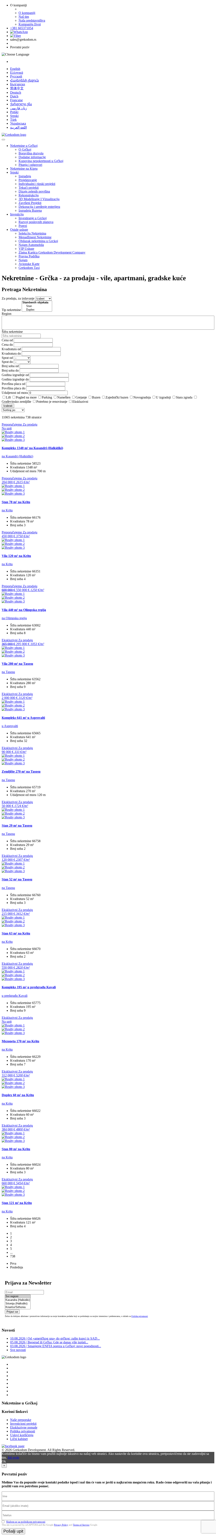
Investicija (17, 214)
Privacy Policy (61, 1525)
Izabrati (7, 405)
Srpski (14, 116)
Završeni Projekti (30, 203)
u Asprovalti (10, 726)
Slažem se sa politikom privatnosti (25, 1521)
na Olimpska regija (14, 618)
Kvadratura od (11, 349)
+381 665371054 (21, 28)
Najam (23, 260)
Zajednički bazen (116, 397)
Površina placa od (13, 384)
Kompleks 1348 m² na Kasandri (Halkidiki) (32, 448)
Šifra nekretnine (12, 331)
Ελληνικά (16, 72)
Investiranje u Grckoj (33, 218)
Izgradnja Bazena (30, 210)
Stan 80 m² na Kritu (16, 1149)
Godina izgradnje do (15, 379)
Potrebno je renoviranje (51, 401)
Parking (47, 397)
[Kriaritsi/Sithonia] (17, 1307)
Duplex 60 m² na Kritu (18, 1095)
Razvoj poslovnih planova (36, 222)
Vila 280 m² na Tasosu (17, 663)
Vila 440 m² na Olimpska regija (24, 610)
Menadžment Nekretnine (35, 237)
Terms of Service (81, 1525)
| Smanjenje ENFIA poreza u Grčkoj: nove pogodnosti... (55, 1346)
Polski (14, 112)
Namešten (63, 397)
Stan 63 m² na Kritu (16, 933)
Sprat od (7, 358)
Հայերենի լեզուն (24, 80)
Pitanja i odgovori (30, 165)
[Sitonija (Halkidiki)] (17, 1303)
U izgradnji (163, 397)
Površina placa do (13, 388)
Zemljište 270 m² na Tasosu (21, 771)
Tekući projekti (29, 187)
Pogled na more (26, 397)
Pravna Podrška (29, 256)
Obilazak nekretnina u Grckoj (38, 241)
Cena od (7, 340)
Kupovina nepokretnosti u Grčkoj (41, 161)
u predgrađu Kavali (14, 995)
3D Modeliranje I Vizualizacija (39, 199)
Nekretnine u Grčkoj (24, 145)
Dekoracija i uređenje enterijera (39, 206)
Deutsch (15, 92)
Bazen (96, 397)
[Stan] (37, 306)
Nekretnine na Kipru (24, 168)
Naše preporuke (20, 1420)
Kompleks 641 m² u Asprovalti (23, 717)
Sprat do (7, 362)
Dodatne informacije (32, 157)
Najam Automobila (31, 245)
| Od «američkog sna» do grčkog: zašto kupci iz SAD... (55, 1338)
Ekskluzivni (80, 401)
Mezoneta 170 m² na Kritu (20, 1041)
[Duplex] (37, 310)
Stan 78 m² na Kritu (16, 502)
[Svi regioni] (17, 1296)
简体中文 (17, 88)
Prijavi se (12, 1311)
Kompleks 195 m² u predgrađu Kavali (29, 987)
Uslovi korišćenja (21, 1435)
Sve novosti (18, 1350)
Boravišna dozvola (31, 153)
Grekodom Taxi (29, 267)
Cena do (7, 344)
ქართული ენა (21, 104)
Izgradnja (25, 176)
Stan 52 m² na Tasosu (17, 879)
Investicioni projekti (23, 1423)
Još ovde (13, 1457)
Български (17, 84)
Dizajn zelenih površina (34, 191)
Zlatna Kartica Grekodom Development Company (52, 252)
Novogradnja (142, 397)
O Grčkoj (25, 149)
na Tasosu (8, 672)
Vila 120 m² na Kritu (16, 556)
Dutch (14, 96)
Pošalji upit (13, 1531)
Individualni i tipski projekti (37, 184)
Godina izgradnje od (15, 375)
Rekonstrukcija (29, 195)
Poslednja (16, 1267)
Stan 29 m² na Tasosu (17, 825)
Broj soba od (10, 366)
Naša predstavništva (32, 20)
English (15, 69)
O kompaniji (27, 13)
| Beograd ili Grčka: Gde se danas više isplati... (49, 1342)
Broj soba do (10, 370)
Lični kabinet (19, 1439)
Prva (13, 1263)
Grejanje (81, 397)
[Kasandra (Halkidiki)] (17, 1300)
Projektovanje (28, 180)
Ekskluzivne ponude (23, 1427)
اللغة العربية (18, 127)
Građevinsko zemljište (16, 401)
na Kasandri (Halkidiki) (17, 456)
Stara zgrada (184, 397)
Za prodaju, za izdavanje (18, 298)
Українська (18, 123)
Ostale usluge (19, 229)
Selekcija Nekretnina (32, 233)
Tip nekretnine (11, 310)
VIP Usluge (26, 248)
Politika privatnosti (139, 1316)
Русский (16, 76)
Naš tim (24, 16)
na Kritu (7, 510)
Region (6, 313)
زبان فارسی (18, 108)
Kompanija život (30, 24)
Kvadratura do (11, 353)
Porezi (23, 226)
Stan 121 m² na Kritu (17, 1203)
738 (12, 1256)
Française (16, 100)
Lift (8, 397)
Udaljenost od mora (15, 392)
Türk (13, 119)
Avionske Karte (29, 264)
